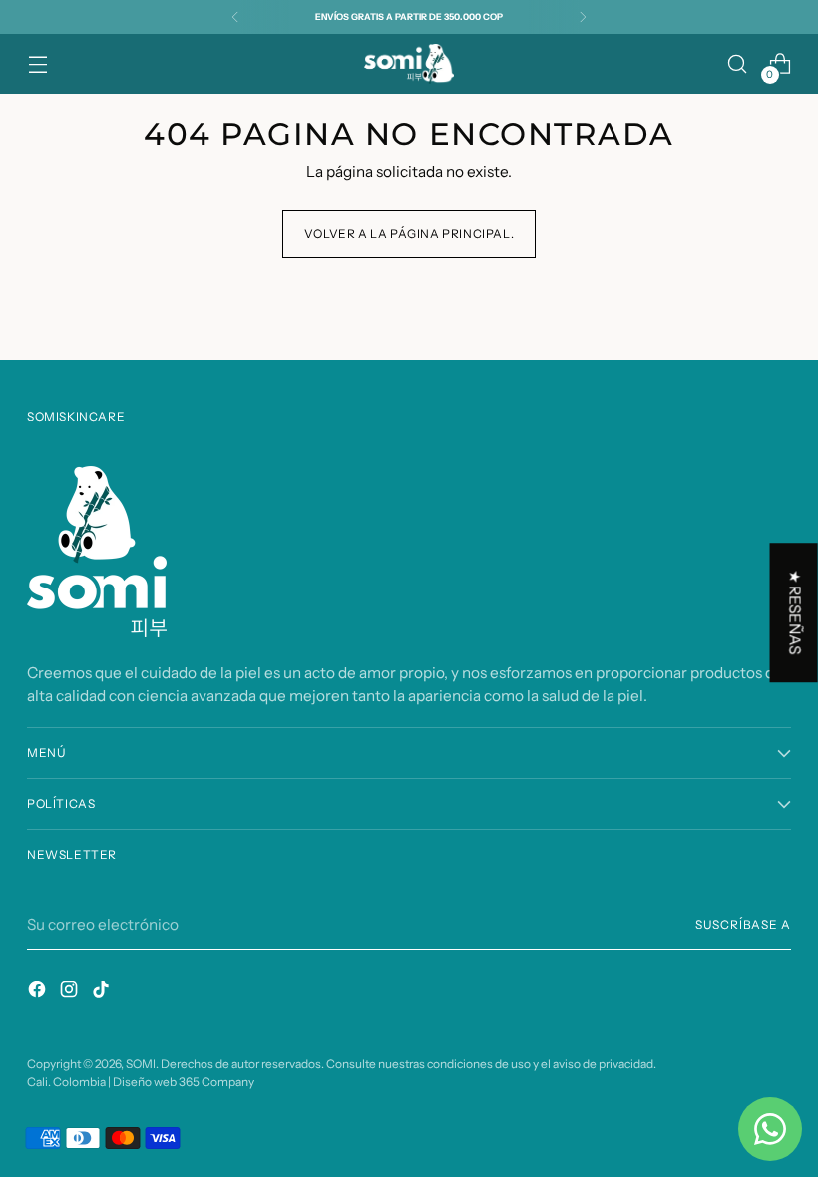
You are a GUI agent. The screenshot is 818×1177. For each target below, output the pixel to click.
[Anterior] (235, 17)
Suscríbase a (743, 924)
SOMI (141, 1063)
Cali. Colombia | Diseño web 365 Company (140, 1081)
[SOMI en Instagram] (71, 992)
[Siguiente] (583, 17)
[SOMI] (409, 64)
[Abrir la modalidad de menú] (37, 64)
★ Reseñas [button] (795, 613)
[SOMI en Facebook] (39, 992)
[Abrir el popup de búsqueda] (737, 64)
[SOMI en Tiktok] (103, 992)
